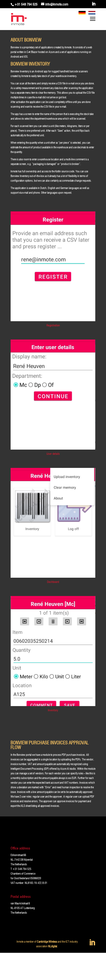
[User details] (53, 448)
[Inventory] (53, 705)
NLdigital (52, 946)
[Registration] (53, 320)
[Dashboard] (53, 576)
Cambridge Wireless (47, 941)
